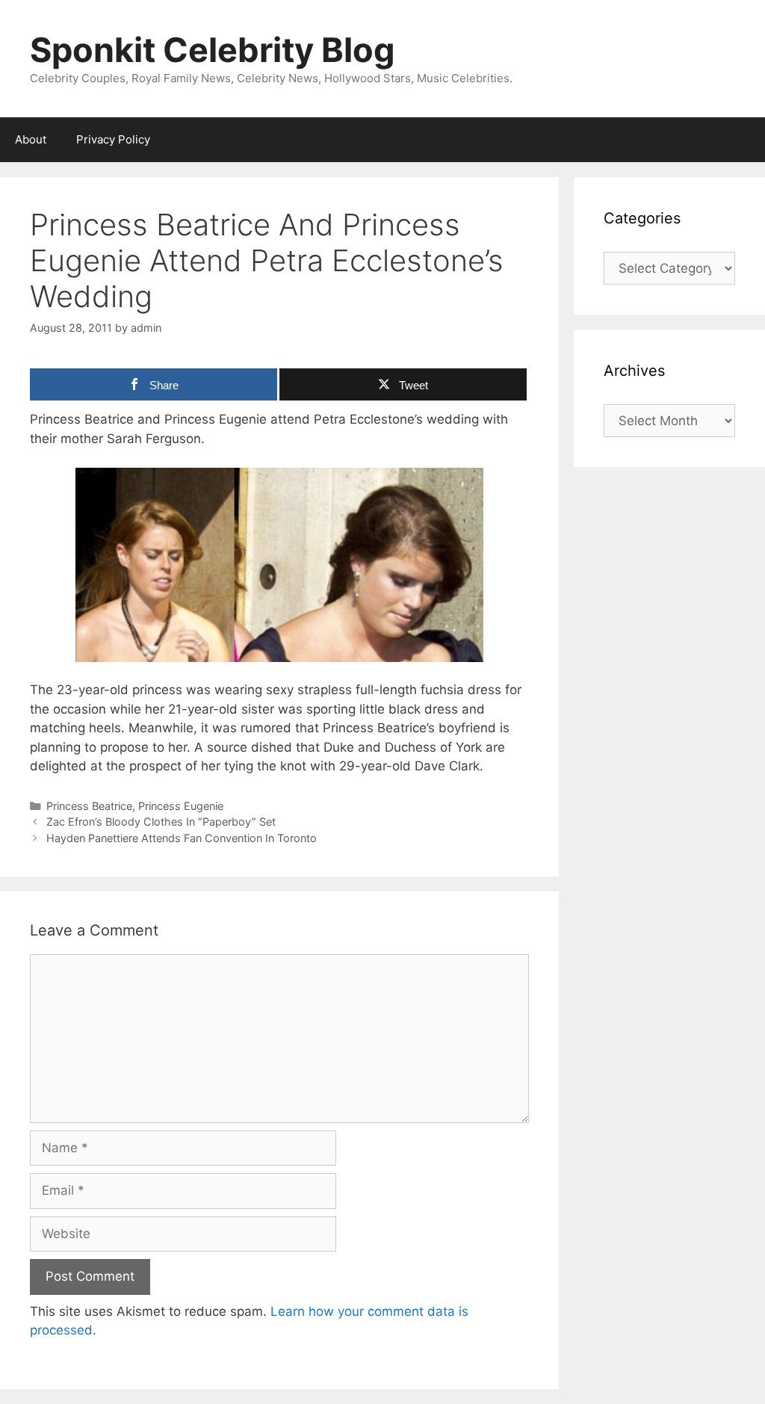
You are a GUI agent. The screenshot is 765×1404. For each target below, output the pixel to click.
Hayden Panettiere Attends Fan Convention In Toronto (181, 838)
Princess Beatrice (89, 806)
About (30, 139)
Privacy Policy (113, 139)
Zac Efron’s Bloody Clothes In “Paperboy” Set (161, 821)
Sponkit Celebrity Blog (212, 49)
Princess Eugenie (180, 806)
